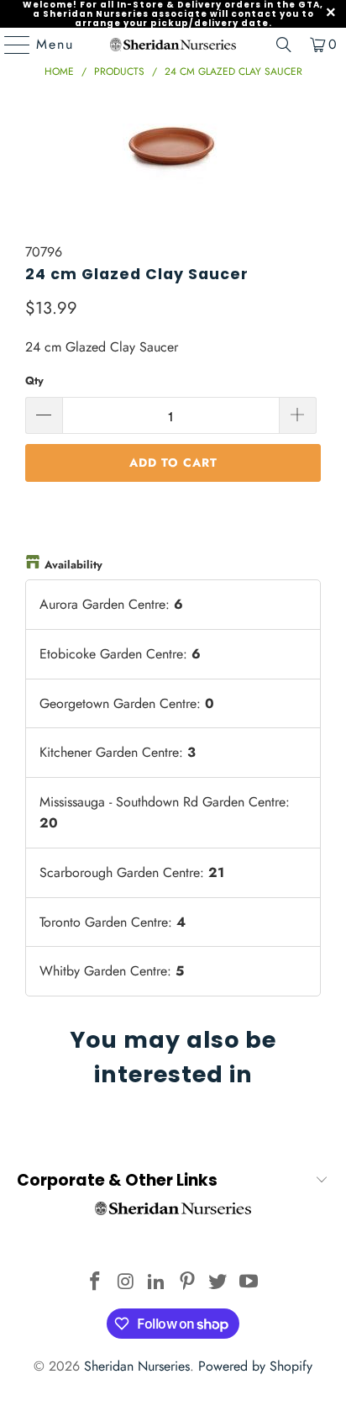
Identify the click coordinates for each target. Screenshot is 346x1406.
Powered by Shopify (255, 1366)
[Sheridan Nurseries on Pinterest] (187, 1282)
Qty (34, 380)
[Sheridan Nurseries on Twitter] (218, 1282)
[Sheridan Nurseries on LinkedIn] (157, 1282)
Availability (73, 565)
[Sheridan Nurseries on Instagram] (126, 1282)
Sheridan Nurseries (137, 1366)
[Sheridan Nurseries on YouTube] (249, 1282)
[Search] (284, 44)
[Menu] (9, 44)
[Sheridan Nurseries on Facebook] (94, 1282)
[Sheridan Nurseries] (173, 44)
